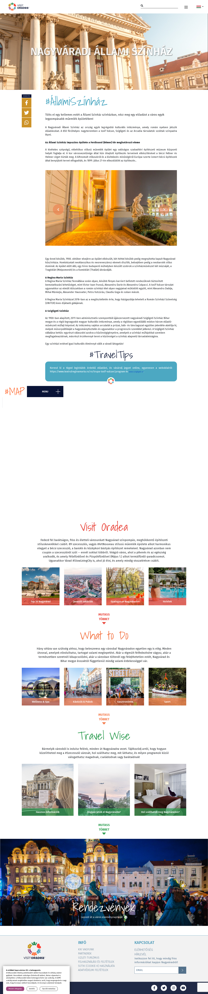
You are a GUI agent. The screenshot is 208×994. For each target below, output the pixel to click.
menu (45, 391)
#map (15, 391)
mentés (32, 989)
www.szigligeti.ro (136, 372)
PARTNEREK (85, 953)
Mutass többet (104, 617)
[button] (200, 6)
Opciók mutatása (48, 989)
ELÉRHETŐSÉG (143, 950)
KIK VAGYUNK (86, 949)
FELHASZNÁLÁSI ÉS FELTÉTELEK (96, 961)
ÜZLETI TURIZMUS (88, 957)
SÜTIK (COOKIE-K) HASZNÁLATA (96, 966)
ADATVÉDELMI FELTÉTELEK (93, 970)
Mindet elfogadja (15, 989)
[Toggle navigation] (186, 7)
